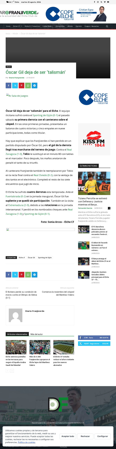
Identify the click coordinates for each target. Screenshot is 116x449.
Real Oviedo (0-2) (43, 175)
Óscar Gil (31, 257)
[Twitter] (101, 2)
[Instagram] (98, 2)
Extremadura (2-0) (18, 205)
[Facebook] (94, 2)
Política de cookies (26, 442)
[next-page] (12, 371)
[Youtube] (108, 2)
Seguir (105, 343)
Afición (9, 67)
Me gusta (104, 338)
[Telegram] (34, 85)
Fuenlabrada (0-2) (16, 196)
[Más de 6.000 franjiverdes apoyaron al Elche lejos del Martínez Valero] (39, 347)
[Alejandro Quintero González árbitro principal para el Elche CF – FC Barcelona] (83, 275)
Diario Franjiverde (16, 78)
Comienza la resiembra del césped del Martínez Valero (58, 293)
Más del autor (37, 334)
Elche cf (22, 257)
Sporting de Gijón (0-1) (45, 115)
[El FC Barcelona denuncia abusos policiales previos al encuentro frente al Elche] (83, 229)
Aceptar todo (68, 436)
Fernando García (85, 208)
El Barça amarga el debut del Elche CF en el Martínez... (101, 261)
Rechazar (85, 436)
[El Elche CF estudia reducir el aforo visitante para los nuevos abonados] (63, 347)
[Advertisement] (58, 57)
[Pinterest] (21, 85)
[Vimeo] (104, 2)
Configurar (102, 436)
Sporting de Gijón (45, 257)
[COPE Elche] (74, 13)
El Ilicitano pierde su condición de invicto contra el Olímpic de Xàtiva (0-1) (21, 295)
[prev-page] (7, 371)
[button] (107, 26)
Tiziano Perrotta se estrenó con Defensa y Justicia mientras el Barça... (92, 201)
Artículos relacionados (17, 334)
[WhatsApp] (28, 85)
